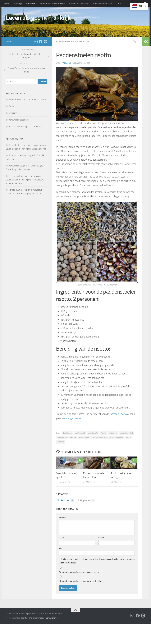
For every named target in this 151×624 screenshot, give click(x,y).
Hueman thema (51, 618)
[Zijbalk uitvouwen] (146, 41)
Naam (62, 537)
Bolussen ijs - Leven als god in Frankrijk (26, 155)
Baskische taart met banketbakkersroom (27, 99)
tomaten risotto (118, 414)
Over (119, 3)
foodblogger (67, 433)
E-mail (102, 537)
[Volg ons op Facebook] (40, 41)
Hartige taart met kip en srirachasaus (25, 126)
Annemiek (66, 63)
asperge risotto (72, 418)
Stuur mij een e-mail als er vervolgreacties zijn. (79, 572)
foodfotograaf (80, 433)
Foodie (103, 433)
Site (60, 548)
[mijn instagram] (36, 41)
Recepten (31, 3)
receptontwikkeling (116, 437)
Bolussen (10, 159)
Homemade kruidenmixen (52, 3)
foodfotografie (93, 433)
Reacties (67, 500)
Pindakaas (36, 193)
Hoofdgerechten (66, 41)
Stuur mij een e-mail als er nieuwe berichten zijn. (80, 581)
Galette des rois (39, 148)
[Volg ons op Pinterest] (45, 41)
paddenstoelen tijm (99, 437)
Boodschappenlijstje (103, 3)
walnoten (60, 442)
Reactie (63, 517)
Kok (131, 433)
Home (6, 3)
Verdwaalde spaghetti (19, 119)
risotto (128, 437)
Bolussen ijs (14, 113)
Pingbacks (87, 500)
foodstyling (113, 433)
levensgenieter (84, 437)
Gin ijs (11, 106)
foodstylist (124, 433)
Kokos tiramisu (24, 169)
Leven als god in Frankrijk (38, 17)
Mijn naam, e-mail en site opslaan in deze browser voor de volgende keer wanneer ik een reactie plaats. (97, 561)
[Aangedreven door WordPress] (26, 618)
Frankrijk (18, 3)
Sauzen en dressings (79, 3)
